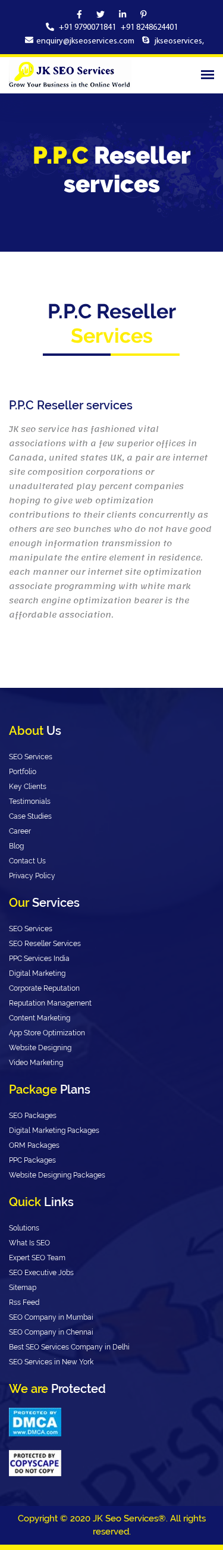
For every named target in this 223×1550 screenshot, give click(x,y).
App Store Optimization (47, 1033)
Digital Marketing (37, 973)
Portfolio (22, 772)
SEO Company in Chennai (51, 1332)
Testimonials (30, 801)
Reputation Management (50, 1003)
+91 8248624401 (149, 27)
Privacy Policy (32, 876)
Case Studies (30, 816)
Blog (16, 846)
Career (20, 831)
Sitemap (22, 1287)
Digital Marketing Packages (54, 1130)
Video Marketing (36, 1063)
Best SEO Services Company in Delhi (69, 1347)
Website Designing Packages (57, 1175)
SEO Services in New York (51, 1362)
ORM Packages (34, 1145)
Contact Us (27, 861)
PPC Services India (39, 958)
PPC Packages (32, 1160)
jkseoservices (177, 41)
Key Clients (27, 786)
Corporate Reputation (44, 988)
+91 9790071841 (88, 27)
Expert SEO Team (37, 1258)
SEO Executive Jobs (41, 1273)
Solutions (24, 1228)
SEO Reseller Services (45, 944)
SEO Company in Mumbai (51, 1317)
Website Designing (40, 1048)
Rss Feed (24, 1302)
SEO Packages (32, 1115)
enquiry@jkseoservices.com (85, 41)
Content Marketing (39, 1018)
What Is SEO (29, 1243)
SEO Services (30, 757)
